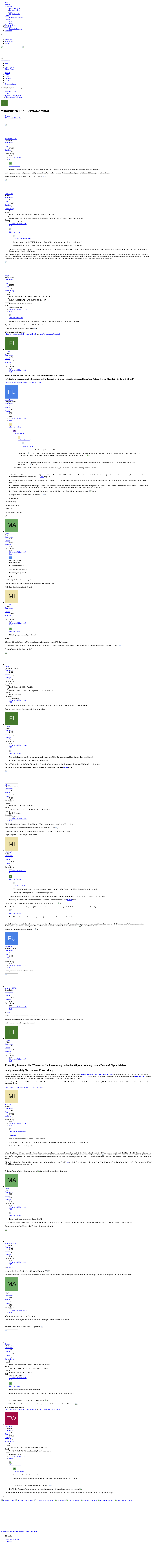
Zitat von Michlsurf (15, 427)
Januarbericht (139, 1076)
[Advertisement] (77, 1515)
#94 (10, 1061)
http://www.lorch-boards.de (15, 334)
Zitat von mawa (14, 166)
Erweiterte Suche (10, 84)
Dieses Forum (9, 69)
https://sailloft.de (31, 334)
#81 (10, 159)
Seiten (7, 80)
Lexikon (8, 78)
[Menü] (2, 34)
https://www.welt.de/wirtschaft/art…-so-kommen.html (23, 382)
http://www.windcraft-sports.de (50, 334)
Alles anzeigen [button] (14, 498)
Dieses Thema (9, 67)
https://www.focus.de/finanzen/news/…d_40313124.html (24, 1087)
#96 (10, 1209)
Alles (6, 63)
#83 (10, 311)
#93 (10, 1009)
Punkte (7, 146)
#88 (10, 702)
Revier (65, 768)
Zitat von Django (15, 753)
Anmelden (8, 40)
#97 (10, 1264)
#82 (10, 226)
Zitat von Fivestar (15, 879)
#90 (10, 820)
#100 (11, 1458)
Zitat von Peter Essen (16, 318)
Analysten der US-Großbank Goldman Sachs (97, 1074)
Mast (67, 1162)
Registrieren (9, 41)
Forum (7, 75)
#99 (10, 1380)
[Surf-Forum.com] (22, 56)
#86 (10, 554)
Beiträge (8, 150)
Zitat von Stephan (15, 232)
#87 (10, 625)
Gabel (42, 477)
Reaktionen (9, 142)
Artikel (7, 73)
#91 (10, 873)
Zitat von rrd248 (18, 433)
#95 (10, 1125)
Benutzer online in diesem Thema (19, 1531)
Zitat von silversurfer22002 (22, 238)
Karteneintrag (9, 209)
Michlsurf (10, 1012)
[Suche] (2, 58)
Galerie (7, 76)
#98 (10, 1312)
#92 (10, 967)
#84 (10, 372)
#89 (10, 747)
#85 (10, 420)
